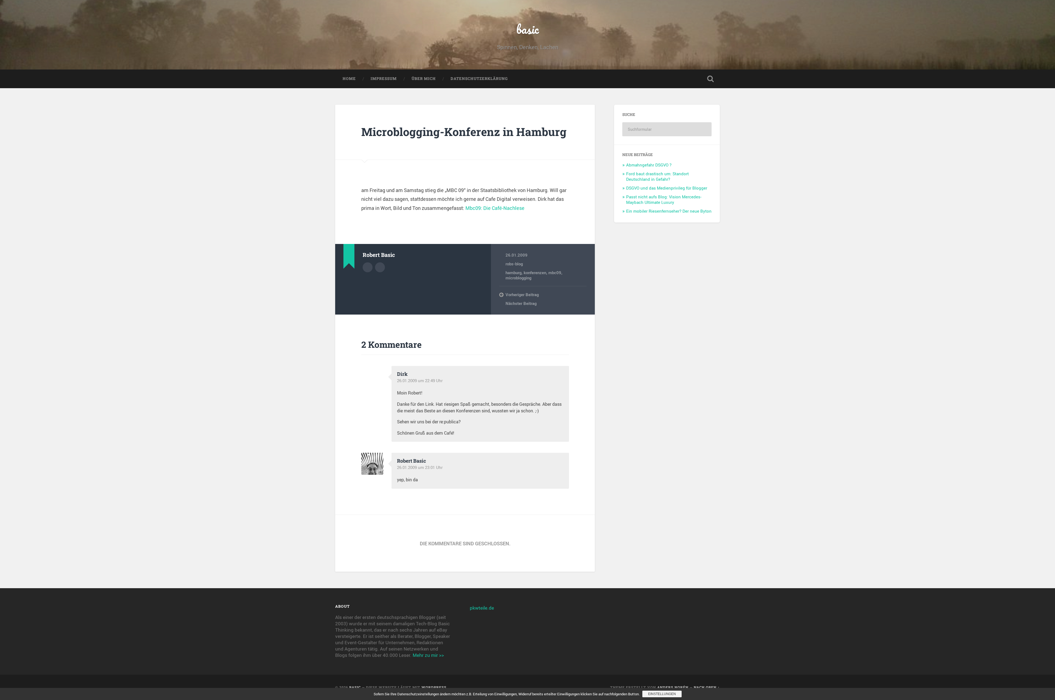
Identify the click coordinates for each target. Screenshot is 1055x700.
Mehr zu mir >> (428, 655)
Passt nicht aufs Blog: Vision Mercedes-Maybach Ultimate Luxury (663, 199)
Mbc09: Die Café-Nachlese (494, 208)
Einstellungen (662, 694)
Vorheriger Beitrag (522, 294)
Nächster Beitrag (521, 303)
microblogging (518, 277)
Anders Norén (672, 687)
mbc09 (554, 272)
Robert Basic (411, 460)
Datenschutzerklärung (479, 78)
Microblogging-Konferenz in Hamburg (464, 131)
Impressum (384, 78)
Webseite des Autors (380, 267)
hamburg (513, 272)
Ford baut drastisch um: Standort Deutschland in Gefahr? (657, 176)
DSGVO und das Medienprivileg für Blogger (666, 188)
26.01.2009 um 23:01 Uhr (420, 467)
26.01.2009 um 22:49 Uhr (420, 380)
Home (349, 78)
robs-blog (514, 263)
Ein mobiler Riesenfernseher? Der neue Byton (669, 211)
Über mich (424, 78)
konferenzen (535, 272)
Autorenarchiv (368, 267)
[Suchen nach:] (667, 129)
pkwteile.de (482, 608)
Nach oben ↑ (707, 687)
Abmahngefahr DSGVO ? (648, 165)
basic (527, 29)
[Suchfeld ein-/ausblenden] (710, 79)
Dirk (402, 374)
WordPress (433, 687)
